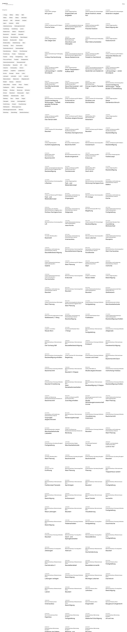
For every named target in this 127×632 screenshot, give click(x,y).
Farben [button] (14, 54)
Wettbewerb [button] (6, 107)
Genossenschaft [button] (21, 62)
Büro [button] (24, 43)
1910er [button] (17, 15)
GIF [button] (21, 65)
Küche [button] (17, 73)
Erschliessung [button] (23, 51)
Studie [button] (17, 98)
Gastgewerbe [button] (24, 59)
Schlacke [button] (27, 90)
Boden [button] (21, 40)
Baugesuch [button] (21, 31)
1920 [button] (23, 15)
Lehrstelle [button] (13, 76)
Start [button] (12, 98)
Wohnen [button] (21, 109)
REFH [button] (13, 87)
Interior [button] (21, 68)
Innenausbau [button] (13, 68)
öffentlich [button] (18, 82)
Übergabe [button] (5, 101)
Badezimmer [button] (6, 31)
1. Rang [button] (5, 15)
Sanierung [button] (19, 90)
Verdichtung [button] (6, 104)
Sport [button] (27, 93)
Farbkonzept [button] (21, 54)
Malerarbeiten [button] (6, 79)
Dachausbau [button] (19, 45)
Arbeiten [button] (11, 23)
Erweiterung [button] (6, 54)
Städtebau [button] (5, 95)
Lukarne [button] (26, 76)
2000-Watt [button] (24, 17)
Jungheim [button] (13, 70)
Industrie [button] (5, 68)
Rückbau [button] (12, 90)
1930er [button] (11, 17)
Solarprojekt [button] (20, 93)
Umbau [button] (13, 101)
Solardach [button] (12, 93)
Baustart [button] (14, 34)
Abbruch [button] (5, 20)
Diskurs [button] (15, 51)
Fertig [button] (11, 56)
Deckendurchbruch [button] (8, 48)
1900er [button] (11, 15)
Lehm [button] (23, 73)
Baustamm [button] (6, 34)
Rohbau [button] (5, 90)
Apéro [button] (4, 23)
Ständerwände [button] (15, 95)
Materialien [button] (16, 79)
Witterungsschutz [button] (16, 107)
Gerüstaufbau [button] (6, 65)
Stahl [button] (22, 95)
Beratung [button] (5, 37)
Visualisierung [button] (22, 104)
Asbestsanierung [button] (7, 26)
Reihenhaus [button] (20, 87)
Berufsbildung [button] (14, 37)
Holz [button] (26, 65)
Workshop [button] (5, 112)
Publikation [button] (6, 87)
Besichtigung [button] (24, 37)
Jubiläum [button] (5, 70)
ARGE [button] (17, 23)
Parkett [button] (14, 84)
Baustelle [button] (21, 34)
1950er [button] (17, 17)
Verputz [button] (14, 104)
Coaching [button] (5, 45)
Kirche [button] (5, 73)
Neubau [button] (11, 82)
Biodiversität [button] (13, 40)
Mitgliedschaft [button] (25, 79)
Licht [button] (20, 76)
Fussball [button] (16, 59)
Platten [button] (26, 84)
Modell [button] (5, 82)
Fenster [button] (5, 56)
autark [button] (21, 29)
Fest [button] (26, 56)
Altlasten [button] (17, 20)
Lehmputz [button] (5, 76)
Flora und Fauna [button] (7, 59)
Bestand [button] (5, 40)
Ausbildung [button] (6, 29)
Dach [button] (12, 45)
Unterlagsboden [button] (21, 101)
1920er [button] (5, 17)
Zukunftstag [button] (14, 112)
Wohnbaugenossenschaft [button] (9, 109)
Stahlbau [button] (5, 98)
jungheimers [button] (21, 70)
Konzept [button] (11, 73)
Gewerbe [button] (15, 65)
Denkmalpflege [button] (19, 48)
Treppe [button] (23, 98)
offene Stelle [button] (6, 84)
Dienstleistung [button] (7, 51)
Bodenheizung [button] (16, 43)
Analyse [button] (24, 20)
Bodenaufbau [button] (6, 43)
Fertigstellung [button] (19, 56)
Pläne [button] (20, 84)
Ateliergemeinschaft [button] (19, 26)
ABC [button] (11, 20)
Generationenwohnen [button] (8, 62)
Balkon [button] (14, 31)
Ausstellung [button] (15, 29)
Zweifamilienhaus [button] (24, 112)
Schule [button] (5, 93)
